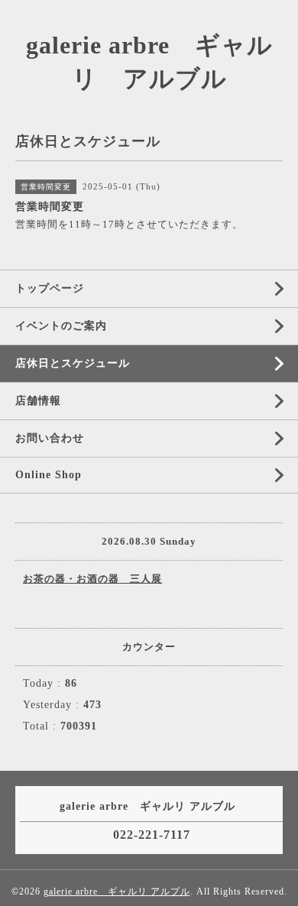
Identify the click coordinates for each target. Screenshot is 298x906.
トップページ (49, 288)
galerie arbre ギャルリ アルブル (117, 891)
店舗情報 (38, 400)
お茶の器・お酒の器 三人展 (92, 578)
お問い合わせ (49, 438)
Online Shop (48, 475)
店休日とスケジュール (72, 363)
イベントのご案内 (61, 326)
